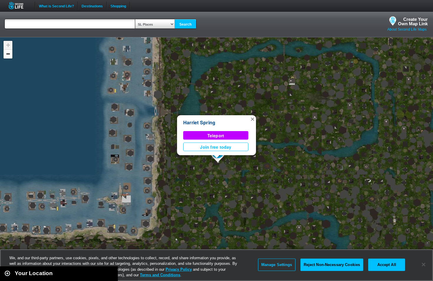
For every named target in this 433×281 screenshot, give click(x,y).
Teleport (215, 135)
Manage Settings (276, 264)
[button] (252, 118)
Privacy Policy (179, 269)
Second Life (19, 5)
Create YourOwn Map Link (413, 21)
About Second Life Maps (407, 29)
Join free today (215, 147)
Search (185, 24)
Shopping (118, 5)
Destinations (92, 5)
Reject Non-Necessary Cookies (332, 264)
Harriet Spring (199, 122)
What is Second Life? (56, 5)
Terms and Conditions (160, 275)
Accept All (386, 264)
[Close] (423, 264)
